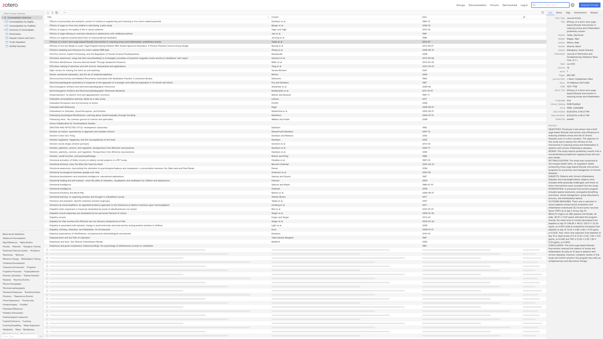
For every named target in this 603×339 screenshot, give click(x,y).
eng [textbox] (569, 100)
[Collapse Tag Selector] (22, 231)
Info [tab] (550, 12)
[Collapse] (2, 17)
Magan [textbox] (570, 39)
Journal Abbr (558, 79)
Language (560, 100)
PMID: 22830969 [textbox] (575, 108)
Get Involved (510, 5)
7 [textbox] (567, 71)
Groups (460, 5)
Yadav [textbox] (570, 35)
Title (563, 22)
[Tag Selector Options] (41, 336)
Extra (562, 108)
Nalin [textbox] (576, 42)
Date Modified (558, 115)
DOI (561, 83)
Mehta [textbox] (570, 42)
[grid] (295, 177)
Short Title (560, 90)
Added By (560, 119)
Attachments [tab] (580, 12)
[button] (13, 234)
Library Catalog (557, 104)
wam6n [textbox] (570, 119)
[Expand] (4, 21)
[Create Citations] (52, 13)
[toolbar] (295, 12)
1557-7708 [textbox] (572, 86)
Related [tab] (594, 12)
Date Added (559, 111)
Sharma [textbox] (570, 46)
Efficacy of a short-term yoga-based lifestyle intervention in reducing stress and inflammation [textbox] (583, 93)
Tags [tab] (568, 12)
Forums (494, 5)
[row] (295, 17)
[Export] (48, 13)
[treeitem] (22, 18)
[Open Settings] (572, 5)
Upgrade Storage (589, 5)
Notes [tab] (559, 12)
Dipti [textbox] (577, 39)
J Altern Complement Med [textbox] (580, 79)
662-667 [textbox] (571, 75)
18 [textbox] (568, 67)
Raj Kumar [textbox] (579, 35)
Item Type (560, 18)
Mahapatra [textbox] (572, 50)
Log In (524, 5)
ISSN (562, 86)
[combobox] (584, 18)
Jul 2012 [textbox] (571, 64)
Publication (559, 54)
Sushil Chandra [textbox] (586, 50)
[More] (64, 13)
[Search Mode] (534, 5)
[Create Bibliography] (57, 13)
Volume (561, 67)
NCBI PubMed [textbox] (573, 104)
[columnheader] (157, 17)
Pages (562, 75)
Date (562, 64)
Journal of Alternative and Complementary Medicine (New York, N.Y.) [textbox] (582, 57)
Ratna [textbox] (578, 46)
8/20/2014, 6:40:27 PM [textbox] (578, 111)
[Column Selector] (543, 13)
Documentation (477, 5)
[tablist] (575, 12)
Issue (562, 71)
